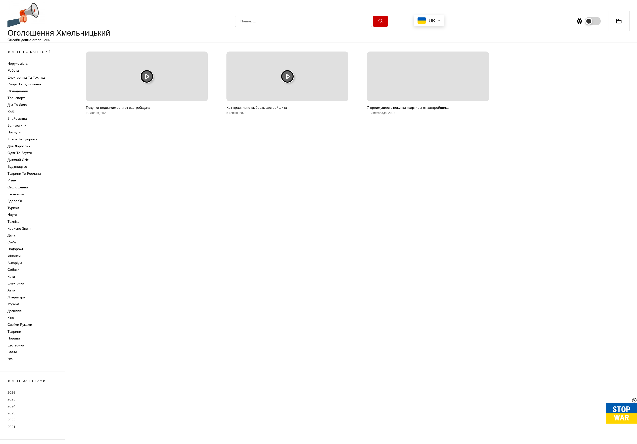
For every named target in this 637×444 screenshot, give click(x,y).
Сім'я (11, 242)
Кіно (10, 318)
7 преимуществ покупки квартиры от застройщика (408, 108)
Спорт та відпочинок (24, 84)
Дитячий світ (17, 160)
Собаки (13, 270)
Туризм (13, 208)
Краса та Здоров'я (22, 139)
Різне (11, 180)
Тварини (14, 331)
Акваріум (14, 263)
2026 (11, 392)
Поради (13, 338)
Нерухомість (17, 63)
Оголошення (17, 187)
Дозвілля (14, 311)
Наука (12, 215)
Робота (13, 70)
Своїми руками (19, 325)
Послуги (14, 132)
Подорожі (15, 249)
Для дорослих (18, 146)
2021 (11, 427)
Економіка (15, 194)
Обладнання (17, 91)
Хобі (10, 112)
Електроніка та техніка (26, 77)
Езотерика (15, 345)
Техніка (13, 221)
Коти (11, 276)
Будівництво (17, 166)
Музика (13, 304)
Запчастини (16, 125)
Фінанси (14, 256)
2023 (11, 413)
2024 (11, 406)
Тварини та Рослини (24, 173)
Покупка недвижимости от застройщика (118, 108)
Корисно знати (19, 228)
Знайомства (17, 118)
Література (16, 297)
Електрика (15, 283)
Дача (11, 235)
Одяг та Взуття (19, 153)
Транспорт (16, 98)
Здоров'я (14, 201)
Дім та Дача (17, 105)
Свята (12, 352)
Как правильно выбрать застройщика (256, 108)
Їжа (10, 359)
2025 (11, 399)
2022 (11, 420)
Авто (11, 290)
